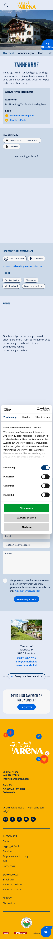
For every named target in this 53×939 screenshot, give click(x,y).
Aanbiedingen (26, 53)
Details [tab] (26, 417)
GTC (5, 861)
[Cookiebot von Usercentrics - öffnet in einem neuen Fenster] (37, 409)
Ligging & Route (11, 846)
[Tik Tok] (19, 819)
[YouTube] (26, 819)
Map (40, 53)
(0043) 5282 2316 (26, 658)
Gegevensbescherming (15, 856)
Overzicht (8, 53)
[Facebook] (12, 819)
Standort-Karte (18, 120)
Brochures (9, 879)
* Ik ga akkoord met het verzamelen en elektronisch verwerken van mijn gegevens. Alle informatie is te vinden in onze (30, 585)
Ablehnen (27, 527)
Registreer (26, 707)
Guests (13, 146)
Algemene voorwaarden (27, 590)
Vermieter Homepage (22, 115)
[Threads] (33, 819)
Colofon (7, 851)
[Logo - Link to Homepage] (26, 5)
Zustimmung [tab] (9, 417)
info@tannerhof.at (26, 661)
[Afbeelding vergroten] (26, 30)
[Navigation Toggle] (46, 5)
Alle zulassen (26, 508)
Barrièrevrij (9, 866)
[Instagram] (5, 819)
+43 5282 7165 (11, 775)
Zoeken (6, 5)
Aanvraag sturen (26, 599)
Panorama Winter (13, 884)
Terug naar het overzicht (28, 676)
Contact (7, 841)
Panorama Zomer (13, 889)
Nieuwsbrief (9, 903)
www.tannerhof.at (26, 665)
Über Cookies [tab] (42, 417)
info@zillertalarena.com (16, 778)
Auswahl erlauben (26, 517)
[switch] (45, 476)
